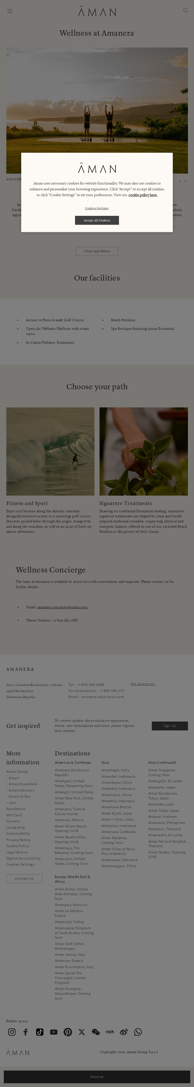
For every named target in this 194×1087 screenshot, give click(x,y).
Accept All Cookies (97, 220)
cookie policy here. (143, 195)
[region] (97, 192)
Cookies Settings (97, 208)
